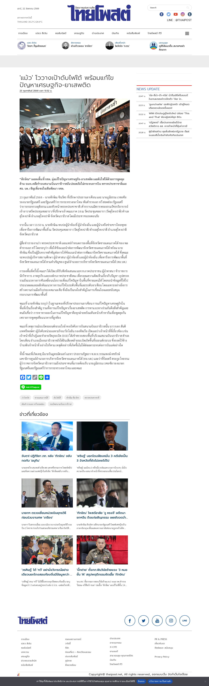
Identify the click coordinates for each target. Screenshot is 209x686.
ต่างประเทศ (98, 33)
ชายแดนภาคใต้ (41, 397)
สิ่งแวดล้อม (70, 665)
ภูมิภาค (68, 660)
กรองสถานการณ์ (73, 639)
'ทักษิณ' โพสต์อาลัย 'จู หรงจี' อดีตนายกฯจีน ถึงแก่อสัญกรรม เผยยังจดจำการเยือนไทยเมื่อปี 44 (101, 517)
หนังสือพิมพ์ (133, 33)
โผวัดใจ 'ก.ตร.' (122, 46)
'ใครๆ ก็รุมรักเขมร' (36, 46)
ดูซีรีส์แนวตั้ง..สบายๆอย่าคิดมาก (172, 48)
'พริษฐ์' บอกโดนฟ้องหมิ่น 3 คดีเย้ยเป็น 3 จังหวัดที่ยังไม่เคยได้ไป (102, 458)
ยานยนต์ (114, 651)
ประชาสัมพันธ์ (71, 656)
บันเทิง (115, 33)
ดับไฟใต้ (57, 397)
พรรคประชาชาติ (92, 397)
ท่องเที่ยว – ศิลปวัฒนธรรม (78, 652)
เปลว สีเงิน (41, 33)
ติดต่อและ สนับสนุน (164, 647)
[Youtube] (175, 14)
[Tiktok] (189, 14)
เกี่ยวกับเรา (160, 643)
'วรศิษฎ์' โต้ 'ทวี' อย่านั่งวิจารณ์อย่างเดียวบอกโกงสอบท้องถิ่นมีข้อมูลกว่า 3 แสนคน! (47, 574)
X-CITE (113, 647)
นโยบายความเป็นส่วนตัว (160, 681)
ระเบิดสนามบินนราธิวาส (60, 404)
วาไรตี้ (68, 643)
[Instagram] (182, 14)
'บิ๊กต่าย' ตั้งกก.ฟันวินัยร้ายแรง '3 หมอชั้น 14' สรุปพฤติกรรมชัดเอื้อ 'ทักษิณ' (102, 572)
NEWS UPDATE (148, 89)
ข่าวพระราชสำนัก (29, 660)
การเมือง (23, 33)
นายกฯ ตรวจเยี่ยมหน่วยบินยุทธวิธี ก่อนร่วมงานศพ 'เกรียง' (44, 515)
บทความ (25, 652)
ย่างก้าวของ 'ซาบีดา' (81, 46)
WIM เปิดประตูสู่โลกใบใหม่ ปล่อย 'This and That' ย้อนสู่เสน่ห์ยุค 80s (169, 115)
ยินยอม (141, 681)
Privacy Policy (162, 656)
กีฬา (67, 647)
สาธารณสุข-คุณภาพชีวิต (121, 655)
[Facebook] (161, 14)
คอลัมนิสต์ (60, 33)
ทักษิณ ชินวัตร (72, 397)
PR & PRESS (161, 639)
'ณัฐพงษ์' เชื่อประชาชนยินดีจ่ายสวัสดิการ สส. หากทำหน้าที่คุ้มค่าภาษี (168, 124)
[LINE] (185, 621)
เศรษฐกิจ (79, 33)
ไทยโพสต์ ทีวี (155, 33)
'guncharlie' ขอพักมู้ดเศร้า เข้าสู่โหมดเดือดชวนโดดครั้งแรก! (169, 106)
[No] (205, 681)
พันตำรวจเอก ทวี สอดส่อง (33, 404)
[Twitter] (168, 14)
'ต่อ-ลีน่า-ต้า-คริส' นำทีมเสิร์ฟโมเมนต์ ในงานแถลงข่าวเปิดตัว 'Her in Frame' (168, 97)
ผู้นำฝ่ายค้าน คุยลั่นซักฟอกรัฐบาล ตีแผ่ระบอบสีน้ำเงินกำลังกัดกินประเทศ (169, 133)
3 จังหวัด (25, 397)
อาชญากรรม (116, 642)
